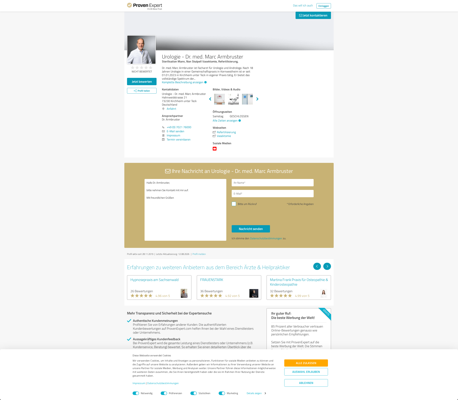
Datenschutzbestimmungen (163, 383)
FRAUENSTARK (211, 279)
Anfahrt (171, 109)
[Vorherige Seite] (317, 266)
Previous (210, 99)
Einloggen (323, 6)
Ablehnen (306, 383)
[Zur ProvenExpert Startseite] (144, 7)
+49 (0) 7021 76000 (179, 127)
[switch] (164, 393)
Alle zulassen (306, 363)
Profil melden (199, 254)
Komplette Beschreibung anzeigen (182, 82)
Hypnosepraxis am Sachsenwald (154, 279)
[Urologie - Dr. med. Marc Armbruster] (141, 50)
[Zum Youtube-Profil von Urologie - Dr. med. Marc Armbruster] (215, 150)
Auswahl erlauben (306, 372)
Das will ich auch (303, 5)
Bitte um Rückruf (247, 204)
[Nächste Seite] (327, 266)
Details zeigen (254, 393)
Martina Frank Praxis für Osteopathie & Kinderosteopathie (299, 282)
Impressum (139, 383)
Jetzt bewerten (142, 81)
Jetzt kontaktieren (314, 15)
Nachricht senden (251, 228)
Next (257, 99)
